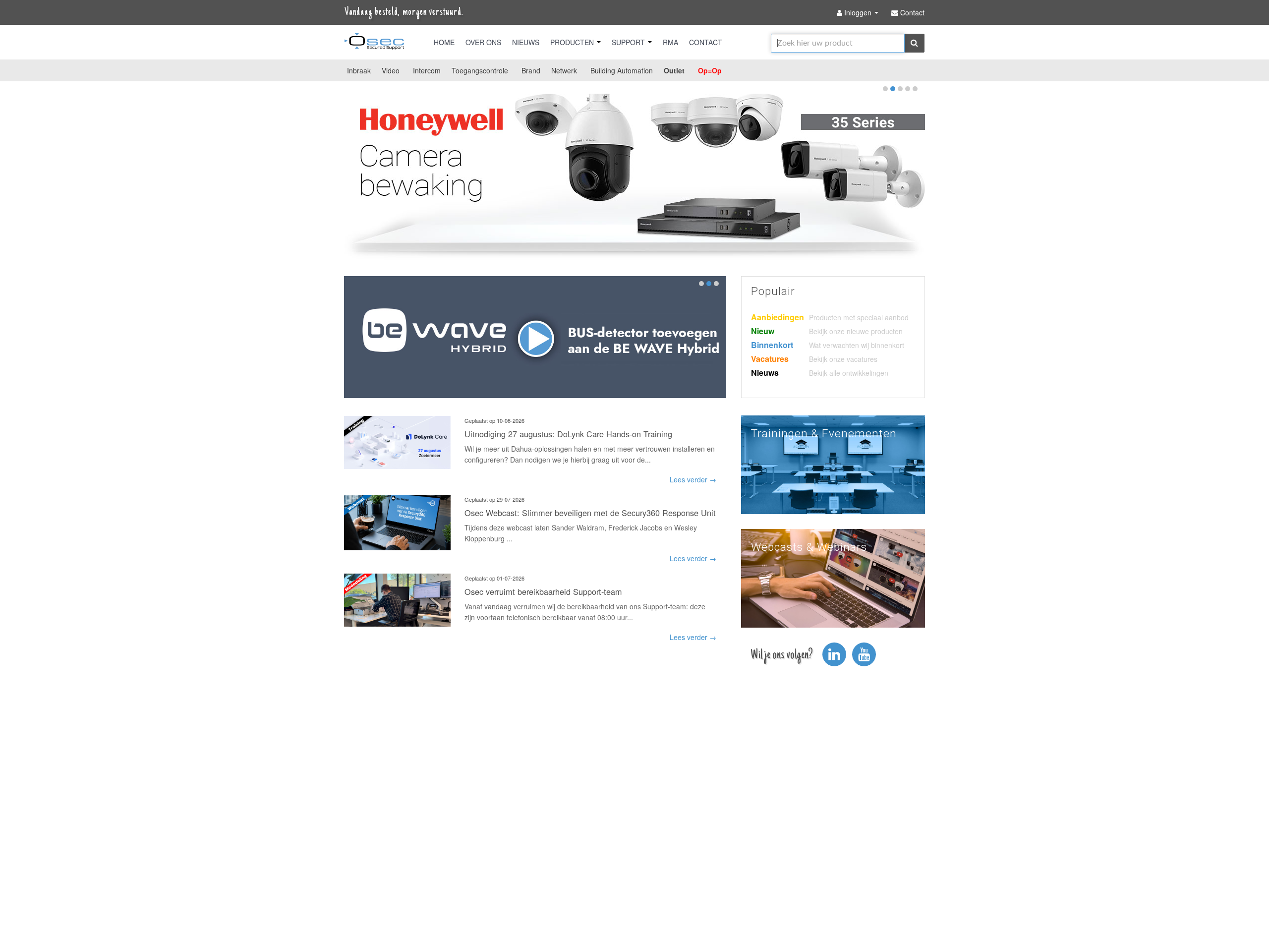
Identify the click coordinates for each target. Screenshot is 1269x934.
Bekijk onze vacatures (843, 359)
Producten (573, 42)
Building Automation (621, 70)
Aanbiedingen (777, 317)
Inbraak (359, 70)
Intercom (427, 70)
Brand (530, 70)
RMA (670, 42)
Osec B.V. (374, 43)
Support (629, 42)
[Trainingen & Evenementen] (833, 463)
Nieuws (525, 42)
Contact (705, 42)
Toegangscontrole (480, 70)
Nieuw (762, 331)
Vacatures (770, 358)
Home (444, 42)
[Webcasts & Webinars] (833, 577)
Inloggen (857, 12)
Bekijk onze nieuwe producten (856, 331)
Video (391, 70)
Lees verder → (693, 479)
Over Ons (483, 42)
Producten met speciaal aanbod (859, 317)
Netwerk (564, 70)
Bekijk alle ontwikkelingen (848, 373)
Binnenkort (772, 344)
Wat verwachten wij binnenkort (856, 345)
